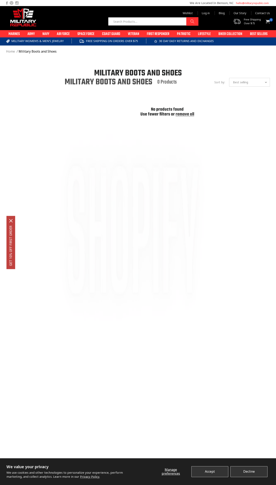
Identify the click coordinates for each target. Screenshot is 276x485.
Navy (45, 34)
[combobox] (153, 21)
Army (31, 34)
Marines (14, 34)
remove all (185, 114)
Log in (206, 13)
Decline (249, 471)
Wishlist (188, 13)
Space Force (85, 34)
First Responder (158, 34)
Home (10, 51)
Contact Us (262, 13)
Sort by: (219, 82)
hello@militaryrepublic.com (252, 3)
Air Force (63, 34)
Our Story (240, 13)
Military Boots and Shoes (38, 51)
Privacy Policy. (90, 476)
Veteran (133, 34)
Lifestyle (204, 34)
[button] (14, 33)
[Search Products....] (192, 21)
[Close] (11, 220)
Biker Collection (230, 34)
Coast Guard (111, 34)
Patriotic (184, 34)
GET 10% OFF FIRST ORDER (11, 246)
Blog (222, 13)
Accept (210, 471)
